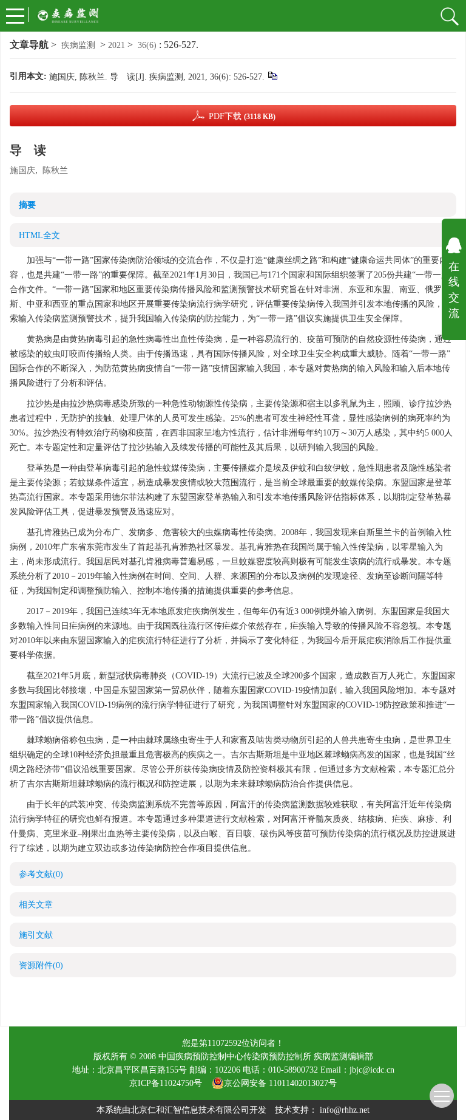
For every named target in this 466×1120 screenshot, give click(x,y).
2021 (116, 45)
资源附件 (41, 965)
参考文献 (41, 874)
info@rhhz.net (345, 1110)
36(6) (148, 45)
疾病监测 (78, 45)
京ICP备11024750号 (170, 1083)
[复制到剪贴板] (272, 75)
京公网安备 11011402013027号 (280, 1083)
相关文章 (36, 904)
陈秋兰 (55, 170)
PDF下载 (242, 116)
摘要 (27, 205)
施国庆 (22, 170)
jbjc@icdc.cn (372, 1069)
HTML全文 (39, 235)
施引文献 (36, 935)
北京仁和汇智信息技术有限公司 (189, 1110)
